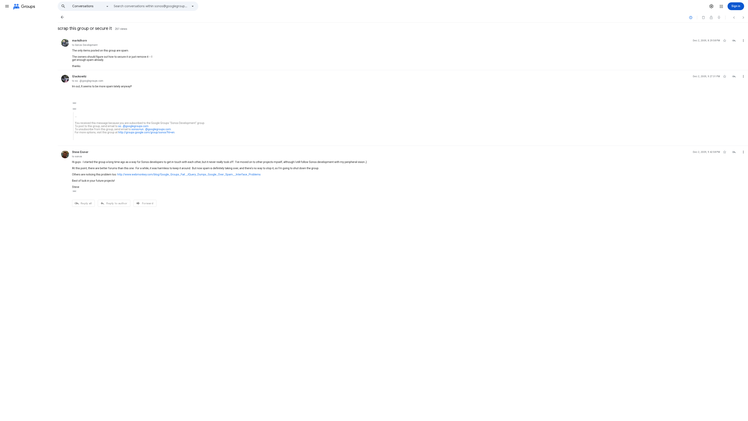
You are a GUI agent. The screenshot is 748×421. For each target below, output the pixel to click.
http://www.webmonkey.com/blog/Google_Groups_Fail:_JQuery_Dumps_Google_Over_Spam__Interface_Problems (189, 174)
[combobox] (151, 6)
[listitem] (403, 52)
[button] (7, 6)
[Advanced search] (192, 6)
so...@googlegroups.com (133, 126)
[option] (90, 6)
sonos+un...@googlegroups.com (151, 129)
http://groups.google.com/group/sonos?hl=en (146, 132)
